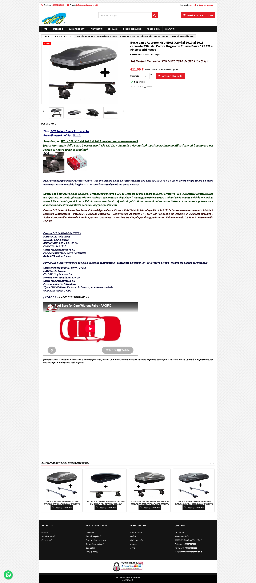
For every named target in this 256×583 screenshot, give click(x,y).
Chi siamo (113, 29)
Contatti (170, 29)
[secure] (128, 566)
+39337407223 (58, 5)
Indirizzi (133, 544)
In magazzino (47, 386)
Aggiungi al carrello (170, 75)
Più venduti (97, 29)
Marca (44, 376)
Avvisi (132, 547)
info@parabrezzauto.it (87, 5)
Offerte (44, 532)
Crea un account (206, 5)
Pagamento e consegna (96, 540)
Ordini (133, 536)
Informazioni (135, 532)
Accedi (193, 5)
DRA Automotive (54, 376)
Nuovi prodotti (77, 29)
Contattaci (90, 547)
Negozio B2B (153, 29)
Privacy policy (92, 551)
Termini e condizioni (94, 544)
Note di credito (136, 540)
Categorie (58, 29)
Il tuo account (139, 525)
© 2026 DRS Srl (128, 580)
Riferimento (136, 54)
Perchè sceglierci (132, 29)
